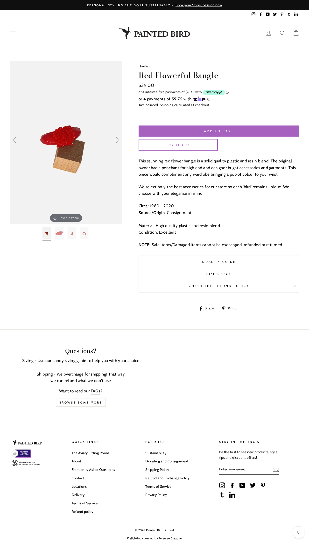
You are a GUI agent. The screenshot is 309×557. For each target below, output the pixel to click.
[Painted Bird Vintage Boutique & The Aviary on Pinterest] (263, 485)
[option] (154, 5)
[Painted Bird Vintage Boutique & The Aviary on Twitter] (253, 485)
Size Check (219, 274)
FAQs (95, 391)
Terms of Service (85, 503)
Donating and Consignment (166, 461)
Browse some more (80, 402)
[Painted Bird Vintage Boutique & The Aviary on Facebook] (232, 485)
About (76, 461)
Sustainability (155, 453)
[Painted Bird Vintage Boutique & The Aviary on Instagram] (222, 485)
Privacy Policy (156, 495)
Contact (78, 478)
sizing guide (75, 360)
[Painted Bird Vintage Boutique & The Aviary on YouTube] (242, 485)
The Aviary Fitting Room (90, 453)
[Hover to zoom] (66, 142)
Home (143, 66)
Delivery (78, 495)
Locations (79, 486)
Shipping (166, 105)
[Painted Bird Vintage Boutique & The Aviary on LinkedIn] (232, 495)
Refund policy (82, 511)
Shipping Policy (157, 469)
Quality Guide (219, 262)
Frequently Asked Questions (93, 469)
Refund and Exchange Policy (167, 478)
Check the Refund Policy (219, 286)
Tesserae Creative (170, 538)
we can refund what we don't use (80, 380)
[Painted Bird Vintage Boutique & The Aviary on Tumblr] (222, 495)
